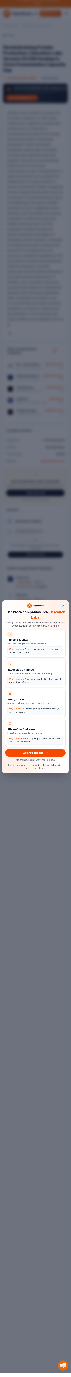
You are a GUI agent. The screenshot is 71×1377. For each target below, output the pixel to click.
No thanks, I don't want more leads (35, 759)
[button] (63, 1365)
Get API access (33, 752)
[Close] (63, 606)
